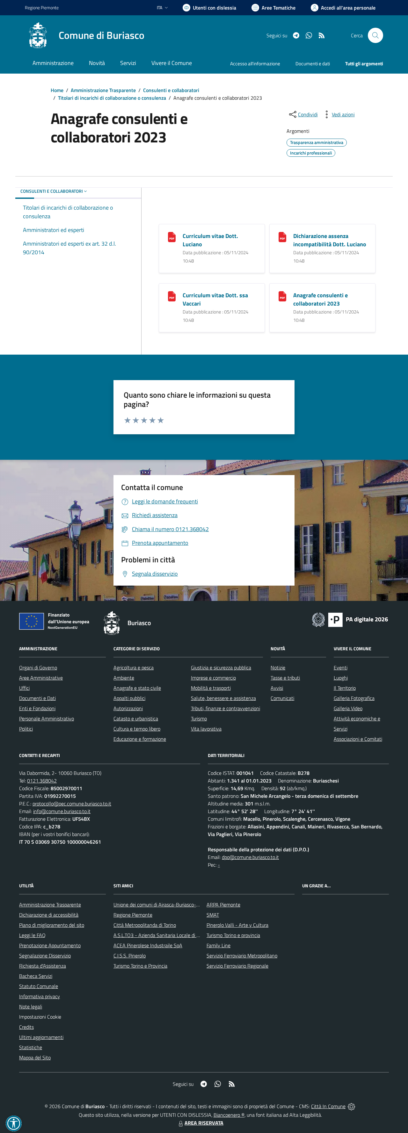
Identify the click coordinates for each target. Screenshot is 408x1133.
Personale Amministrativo (46, 718)
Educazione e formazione (139, 739)
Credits (26, 1027)
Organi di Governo (38, 667)
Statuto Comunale (38, 986)
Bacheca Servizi (35, 976)
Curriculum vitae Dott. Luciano (210, 240)
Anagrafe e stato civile (137, 688)
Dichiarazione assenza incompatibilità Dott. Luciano (329, 240)
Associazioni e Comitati (358, 739)
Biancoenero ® (229, 1115)
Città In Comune (328, 1106)
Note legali (30, 1006)
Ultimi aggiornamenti (41, 1037)
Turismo (199, 718)
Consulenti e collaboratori (171, 90)
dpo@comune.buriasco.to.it (250, 857)
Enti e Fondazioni (37, 708)
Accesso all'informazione (255, 63)
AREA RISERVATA (204, 1123)
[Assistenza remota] (351, 1106)
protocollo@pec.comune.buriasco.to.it (72, 803)
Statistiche (30, 1047)
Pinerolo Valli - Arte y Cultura (237, 925)
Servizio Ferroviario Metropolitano (242, 955)
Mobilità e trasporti (211, 688)
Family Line (218, 945)
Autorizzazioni (128, 708)
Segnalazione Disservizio (45, 955)
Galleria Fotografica (354, 698)
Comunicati (282, 698)
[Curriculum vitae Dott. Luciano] (172, 236)
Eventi (340, 667)
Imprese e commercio (213, 678)
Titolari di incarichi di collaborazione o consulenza (112, 98)
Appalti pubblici (129, 698)
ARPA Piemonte (223, 904)
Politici (26, 728)
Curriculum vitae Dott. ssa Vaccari (215, 299)
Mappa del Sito (35, 1057)
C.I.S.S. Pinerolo (129, 955)
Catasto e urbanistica (135, 718)
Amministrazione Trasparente (103, 90)
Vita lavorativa (206, 728)
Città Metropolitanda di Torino (144, 925)
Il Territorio (345, 688)
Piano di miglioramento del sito (51, 925)
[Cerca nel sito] (375, 35)
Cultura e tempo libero (136, 728)
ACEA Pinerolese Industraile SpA (147, 945)
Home (57, 90)
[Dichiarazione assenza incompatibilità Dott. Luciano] (282, 236)
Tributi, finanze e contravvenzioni (225, 708)
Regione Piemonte (42, 7)
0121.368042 (42, 780)
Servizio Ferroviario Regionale (237, 966)
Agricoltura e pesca (133, 667)
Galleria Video (348, 708)
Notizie (278, 667)
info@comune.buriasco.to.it (62, 811)
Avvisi (277, 688)
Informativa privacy (39, 996)
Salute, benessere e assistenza (223, 698)
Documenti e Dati (37, 698)
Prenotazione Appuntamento (50, 945)
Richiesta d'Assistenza (42, 966)
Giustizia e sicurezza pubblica (221, 667)
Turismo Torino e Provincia (140, 966)
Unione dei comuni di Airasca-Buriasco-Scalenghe (165, 904)
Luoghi (341, 678)
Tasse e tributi (285, 678)
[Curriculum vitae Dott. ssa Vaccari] (172, 296)
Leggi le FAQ (32, 935)
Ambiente (123, 678)
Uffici (24, 688)
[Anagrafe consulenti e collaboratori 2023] (282, 296)
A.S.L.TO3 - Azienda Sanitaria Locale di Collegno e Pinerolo (175, 935)
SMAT (213, 915)
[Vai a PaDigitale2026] (350, 619)
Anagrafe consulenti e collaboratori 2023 (320, 299)
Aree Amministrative (41, 678)
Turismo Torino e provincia (233, 935)
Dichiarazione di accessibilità (48, 915)
